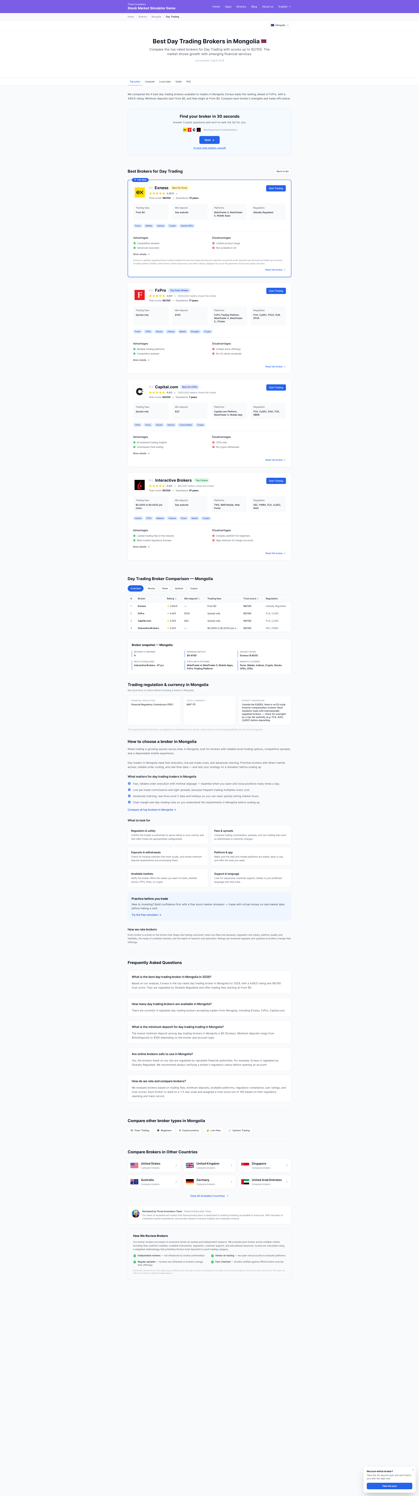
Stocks (151, 588)
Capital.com (166, 387)
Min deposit (192, 598)
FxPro (160, 290)
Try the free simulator (146, 914)
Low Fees (213, 1130)
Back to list (283, 171)
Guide (178, 81)
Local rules (165, 81)
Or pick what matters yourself (209, 147)
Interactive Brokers (173, 480)
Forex (165, 588)
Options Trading (239, 1130)
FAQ (188, 81)
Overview (135, 588)
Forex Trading (139, 1130)
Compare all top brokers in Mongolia (152, 809)
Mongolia (156, 16)
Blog (254, 6)
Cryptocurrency (189, 1130)
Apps (228, 6)
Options (179, 588)
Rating (172, 598)
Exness (161, 187)
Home (216, 6)
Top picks (135, 81)
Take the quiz (389, 1486)
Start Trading (276, 188)
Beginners (164, 1130)
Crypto (194, 588)
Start (209, 140)
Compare (150, 81)
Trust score (251, 598)
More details (140, 254)
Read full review (273, 269)
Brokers (241, 6)
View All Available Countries (207, 1195)
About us (267, 6)
